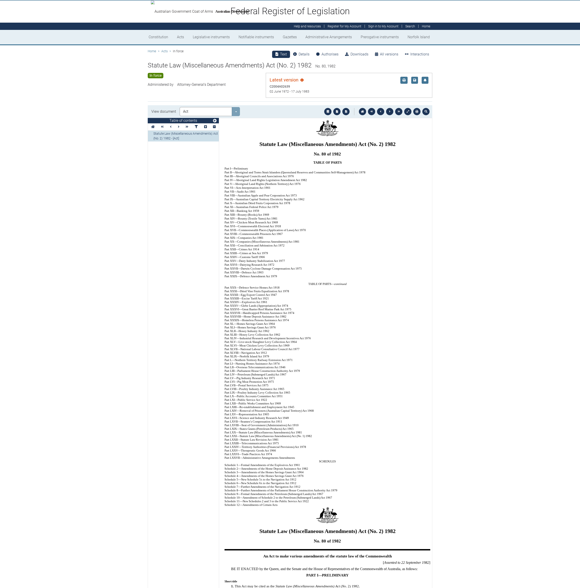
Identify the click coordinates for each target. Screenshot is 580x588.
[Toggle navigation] (215, 121)
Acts (180, 37)
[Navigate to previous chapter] (371, 111)
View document (163, 111)
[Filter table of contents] (196, 126)
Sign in (383, 26)
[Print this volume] (416, 111)
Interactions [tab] (419, 54)
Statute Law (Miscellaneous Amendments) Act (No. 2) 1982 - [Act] (185, 136)
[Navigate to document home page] (153, 126)
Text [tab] (283, 54)
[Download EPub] (327, 111)
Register (344, 26)
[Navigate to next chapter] (398, 111)
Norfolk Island (419, 37)
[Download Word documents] (346, 111)
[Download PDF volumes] (337, 111)
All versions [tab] (389, 54)
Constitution (158, 37)
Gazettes (290, 37)
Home (152, 51)
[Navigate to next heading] (178, 126)
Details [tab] (304, 54)
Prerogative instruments (380, 37)
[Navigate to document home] (362, 111)
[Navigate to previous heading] (171, 126)
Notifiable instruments (256, 37)
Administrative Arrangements (328, 37)
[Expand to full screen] (407, 111)
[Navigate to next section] (389, 111)
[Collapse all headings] (214, 126)
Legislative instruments (211, 37)
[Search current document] (426, 111)
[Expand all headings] (205, 126)
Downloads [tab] (359, 54)
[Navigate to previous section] (380, 111)
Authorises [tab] (329, 54)
